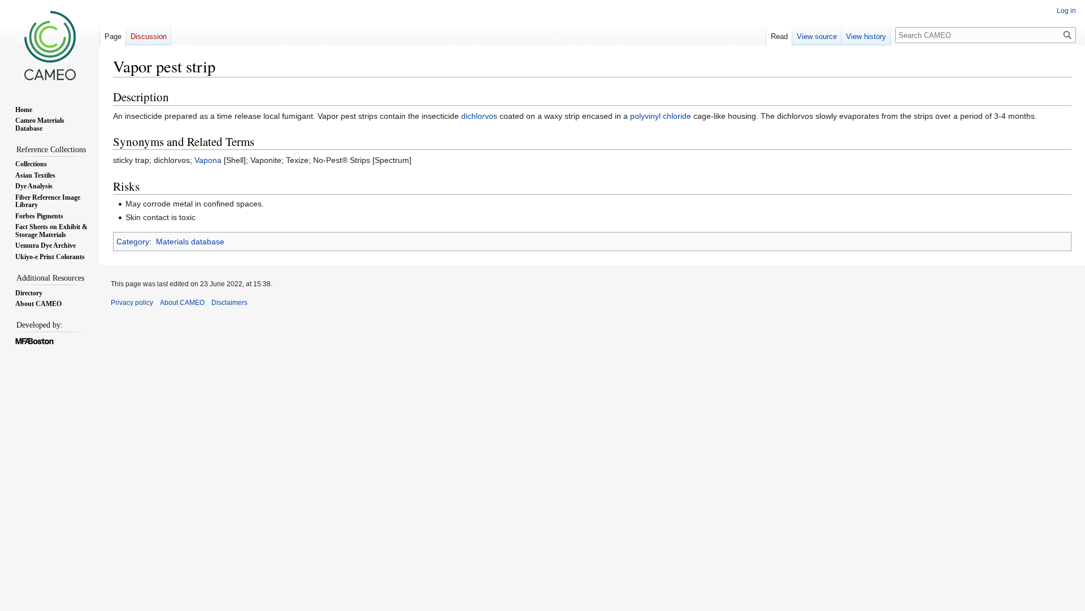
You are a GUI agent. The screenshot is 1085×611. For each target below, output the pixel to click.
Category (132, 241)
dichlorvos (479, 116)
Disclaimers (229, 303)
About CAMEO (182, 303)
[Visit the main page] (50, 45)
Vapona (208, 160)
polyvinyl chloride (660, 116)
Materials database (190, 241)
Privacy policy (132, 303)
